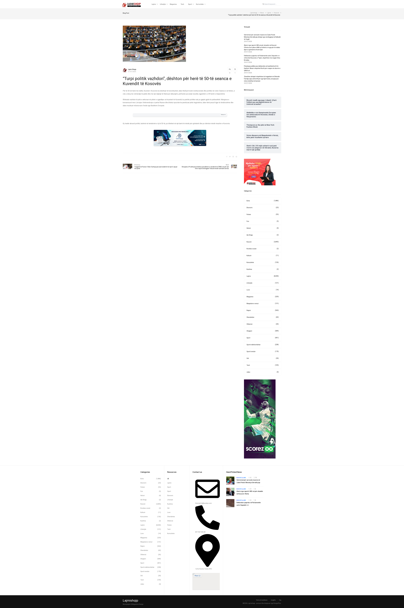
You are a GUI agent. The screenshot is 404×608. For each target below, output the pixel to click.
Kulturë (263, 255)
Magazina (173, 4)
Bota (263, 201)
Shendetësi (263, 317)
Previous (137, 165)
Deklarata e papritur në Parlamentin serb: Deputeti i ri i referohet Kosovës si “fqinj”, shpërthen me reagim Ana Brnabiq (262, 58)
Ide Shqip (263, 235)
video (263, 372)
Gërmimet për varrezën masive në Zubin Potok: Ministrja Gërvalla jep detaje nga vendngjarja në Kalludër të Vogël (262, 37)
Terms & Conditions (261, 600)
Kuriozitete (200, 4)
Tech (182, 4)
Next (227, 165)
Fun (263, 221)
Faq (280, 600)
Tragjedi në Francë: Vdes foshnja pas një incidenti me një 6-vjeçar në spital (155, 167)
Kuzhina (263, 269)
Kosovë (263, 242)
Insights (273, 600)
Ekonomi (263, 207)
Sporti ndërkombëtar (263, 344)
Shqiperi (263, 331)
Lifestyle (163, 4)
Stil (263, 358)
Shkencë (263, 324)
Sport (190, 4)
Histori (263, 228)
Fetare (263, 214)
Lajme (154, 4)
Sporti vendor (263, 351)
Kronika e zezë (263, 249)
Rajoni (263, 310)
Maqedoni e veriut (263, 303)
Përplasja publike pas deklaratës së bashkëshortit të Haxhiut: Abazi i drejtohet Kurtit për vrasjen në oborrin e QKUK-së (262, 68)
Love (263, 290)
